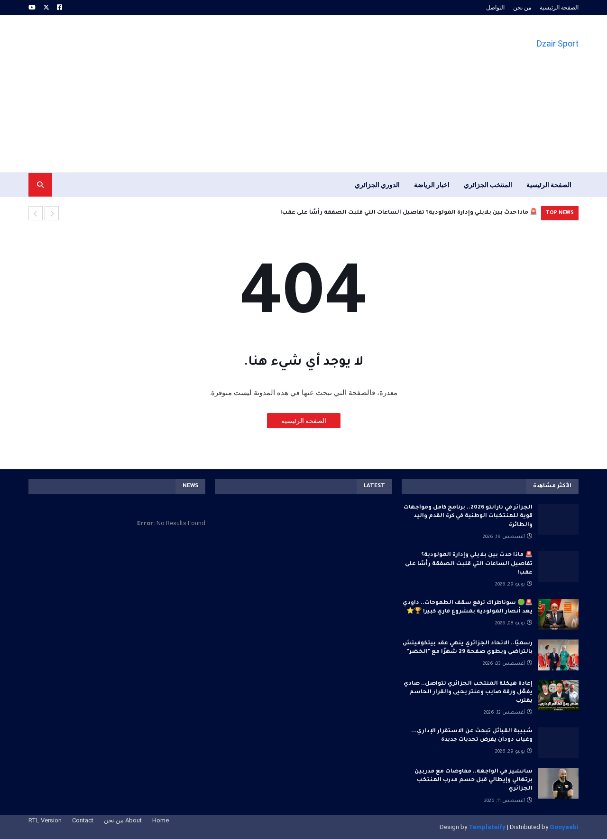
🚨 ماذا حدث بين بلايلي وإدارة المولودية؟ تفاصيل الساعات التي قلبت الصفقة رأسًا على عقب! (408, 213)
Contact (82, 820)
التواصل (495, 7)
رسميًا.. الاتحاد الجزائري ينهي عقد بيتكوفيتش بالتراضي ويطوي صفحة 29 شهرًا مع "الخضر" (468, 648)
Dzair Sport (558, 43)
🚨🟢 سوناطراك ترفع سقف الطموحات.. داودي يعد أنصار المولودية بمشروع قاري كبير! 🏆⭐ (468, 607)
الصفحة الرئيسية (559, 7)
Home (160, 820)
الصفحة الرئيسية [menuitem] (548, 185)
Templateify (487, 826)
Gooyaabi (564, 826)
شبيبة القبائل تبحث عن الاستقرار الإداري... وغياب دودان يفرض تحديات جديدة (472, 735)
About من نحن (123, 820)
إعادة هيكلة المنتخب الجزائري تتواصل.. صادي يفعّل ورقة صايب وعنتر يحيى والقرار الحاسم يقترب (468, 692)
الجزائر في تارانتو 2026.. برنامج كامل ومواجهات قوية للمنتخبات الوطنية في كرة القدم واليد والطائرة (468, 516)
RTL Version (45, 820)
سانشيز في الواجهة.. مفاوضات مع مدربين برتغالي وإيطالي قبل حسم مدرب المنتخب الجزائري (473, 780)
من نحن (522, 7)
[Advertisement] (201, 93)
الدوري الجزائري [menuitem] (377, 185)
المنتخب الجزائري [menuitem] (488, 185)
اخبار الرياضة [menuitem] (432, 185)
